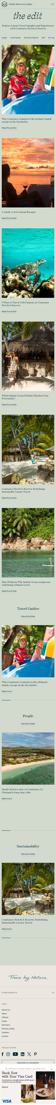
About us (6, 1010)
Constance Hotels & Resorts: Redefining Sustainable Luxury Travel (23, 490)
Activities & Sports (31, 38)
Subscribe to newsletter (28, 1063)
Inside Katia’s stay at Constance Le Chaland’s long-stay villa (22, 791)
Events (5, 1036)
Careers (5, 1032)
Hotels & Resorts (9, 992)
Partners (6, 1025)
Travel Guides (15, 38)
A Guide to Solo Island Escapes (19, 212)
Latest (4, 38)
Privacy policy (8, 1028)
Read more (7, 691)
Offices (5, 1017)
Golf (43, 38)
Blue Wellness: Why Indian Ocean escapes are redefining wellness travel (26, 583)
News (4, 1013)
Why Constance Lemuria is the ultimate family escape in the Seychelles (27, 120)
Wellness (51, 38)
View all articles (28, 616)
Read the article (9, 128)
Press (4, 1021)
